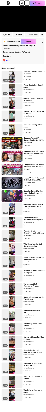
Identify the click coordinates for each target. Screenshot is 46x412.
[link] (11, 42)
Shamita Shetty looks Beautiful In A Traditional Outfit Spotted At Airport (34, 232)
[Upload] (27, 3)
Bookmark (33, 34)
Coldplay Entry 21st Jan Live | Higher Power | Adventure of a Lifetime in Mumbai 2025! (33, 192)
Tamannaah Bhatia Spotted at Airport (31, 285)
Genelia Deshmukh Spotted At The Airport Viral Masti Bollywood (33, 351)
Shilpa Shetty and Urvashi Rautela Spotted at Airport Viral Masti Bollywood (34, 219)
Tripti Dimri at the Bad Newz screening (33, 245)
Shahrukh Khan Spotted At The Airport (33, 365)
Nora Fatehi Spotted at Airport (33, 378)
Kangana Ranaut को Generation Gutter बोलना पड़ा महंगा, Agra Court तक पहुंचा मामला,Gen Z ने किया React (33, 139)
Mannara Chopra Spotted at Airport (34, 338)
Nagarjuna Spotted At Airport (32, 311)
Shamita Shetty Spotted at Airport (34, 113)
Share (20, 34)
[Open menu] (4, 3)
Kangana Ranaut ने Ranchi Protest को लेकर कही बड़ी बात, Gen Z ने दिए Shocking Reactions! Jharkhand (34, 166)
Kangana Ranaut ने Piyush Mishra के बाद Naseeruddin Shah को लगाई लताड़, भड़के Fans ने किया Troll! (34, 152)
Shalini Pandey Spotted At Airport (33, 99)
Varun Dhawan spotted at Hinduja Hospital (34, 258)
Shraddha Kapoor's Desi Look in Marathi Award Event (33, 205)
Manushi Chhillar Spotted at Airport (34, 73)
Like (8, 34)
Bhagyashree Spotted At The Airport (34, 298)
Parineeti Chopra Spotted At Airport (34, 272)
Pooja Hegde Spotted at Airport (33, 86)
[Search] (22, 3)
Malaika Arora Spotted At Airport (34, 126)
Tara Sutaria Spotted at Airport (33, 391)
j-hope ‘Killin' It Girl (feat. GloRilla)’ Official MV (34, 179)
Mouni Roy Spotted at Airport (33, 325)
